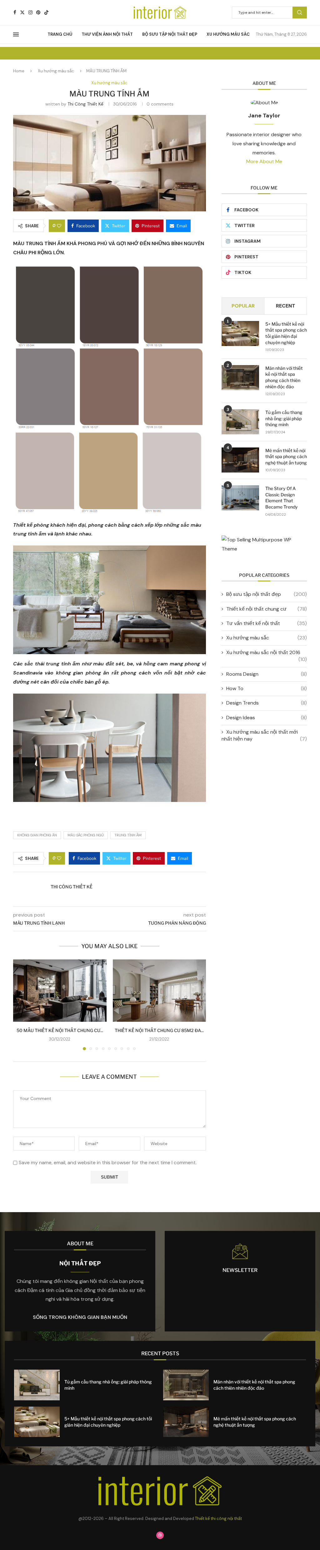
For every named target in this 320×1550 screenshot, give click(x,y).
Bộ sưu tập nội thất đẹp (169, 34)
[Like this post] (59, 226)
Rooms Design (266, 674)
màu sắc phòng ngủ (86, 835)
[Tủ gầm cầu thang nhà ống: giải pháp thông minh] (240, 421)
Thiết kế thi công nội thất (218, 1518)
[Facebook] (15, 12)
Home (18, 71)
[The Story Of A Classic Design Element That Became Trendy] (240, 497)
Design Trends (266, 703)
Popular (243, 305)
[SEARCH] (299, 12)
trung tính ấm (128, 835)
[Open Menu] (16, 34)
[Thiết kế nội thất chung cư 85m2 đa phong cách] (159, 990)
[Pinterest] (38, 12)
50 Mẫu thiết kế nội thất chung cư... (60, 1030)
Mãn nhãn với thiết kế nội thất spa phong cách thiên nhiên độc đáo (284, 377)
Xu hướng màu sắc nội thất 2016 (266, 652)
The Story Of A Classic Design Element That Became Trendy (281, 497)
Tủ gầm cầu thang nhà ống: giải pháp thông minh (283, 418)
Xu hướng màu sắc (228, 34)
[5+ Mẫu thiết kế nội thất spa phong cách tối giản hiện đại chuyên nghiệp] (240, 333)
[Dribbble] (160, 1535)
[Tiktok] (46, 12)
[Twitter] (22, 12)
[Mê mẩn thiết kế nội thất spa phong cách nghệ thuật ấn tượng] (240, 460)
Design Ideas (266, 717)
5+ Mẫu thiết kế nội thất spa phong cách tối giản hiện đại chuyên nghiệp (286, 333)
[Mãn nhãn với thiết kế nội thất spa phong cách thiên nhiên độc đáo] (240, 377)
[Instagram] (30, 12)
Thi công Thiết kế (85, 104)
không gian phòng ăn (37, 835)
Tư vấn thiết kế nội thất (266, 623)
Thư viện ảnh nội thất (107, 34)
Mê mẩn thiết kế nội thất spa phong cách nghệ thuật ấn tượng (286, 456)
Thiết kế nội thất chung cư (266, 609)
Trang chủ (60, 34)
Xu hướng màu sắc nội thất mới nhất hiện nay (264, 735)
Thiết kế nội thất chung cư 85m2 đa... (159, 1030)
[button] (21, 1004)
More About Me (264, 161)
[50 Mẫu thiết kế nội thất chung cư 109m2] (60, 990)
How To (266, 688)
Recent (285, 305)
